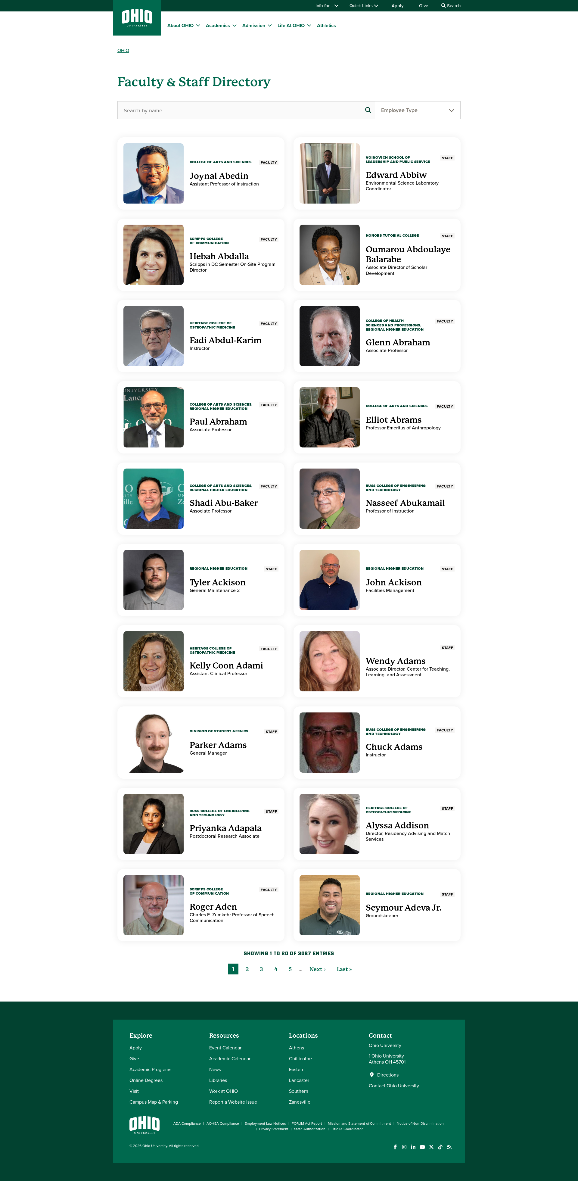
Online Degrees (146, 1080)
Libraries (218, 1080)
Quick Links (362, 5)
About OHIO (180, 25)
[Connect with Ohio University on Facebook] (395, 1147)
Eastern (297, 1069)
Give (423, 5)
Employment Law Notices (265, 1123)
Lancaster (299, 1080)
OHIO (123, 50)
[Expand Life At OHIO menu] (309, 25)
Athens (296, 1047)
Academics (218, 25)
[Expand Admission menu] (269, 25)
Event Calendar (225, 1047)
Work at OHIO (223, 1091)
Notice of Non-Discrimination (420, 1123)
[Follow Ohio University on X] (431, 1147)
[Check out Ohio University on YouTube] (422, 1147)
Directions (388, 1075)
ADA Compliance (187, 1123)
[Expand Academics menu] (234, 25)
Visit (134, 1091)
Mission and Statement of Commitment (359, 1123)
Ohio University (154, 1145)
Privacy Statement (273, 1128)
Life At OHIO (291, 25)
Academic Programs (150, 1069)
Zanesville (299, 1101)
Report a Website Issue (233, 1101)
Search (453, 5)
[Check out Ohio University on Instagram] (404, 1147)
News (215, 1069)
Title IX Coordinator (347, 1128)
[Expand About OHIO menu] (198, 25)
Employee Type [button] (399, 110)
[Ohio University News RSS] (449, 1147)
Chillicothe (300, 1058)
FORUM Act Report (307, 1123)
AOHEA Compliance (223, 1123)
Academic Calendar (229, 1058)
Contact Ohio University (394, 1085)
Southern (298, 1091)
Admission (253, 25)
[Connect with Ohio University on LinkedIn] (413, 1147)
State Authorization (309, 1128)
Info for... (324, 5)
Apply (397, 5)
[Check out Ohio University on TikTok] (440, 1147)
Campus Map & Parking (153, 1101)
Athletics (326, 25)
